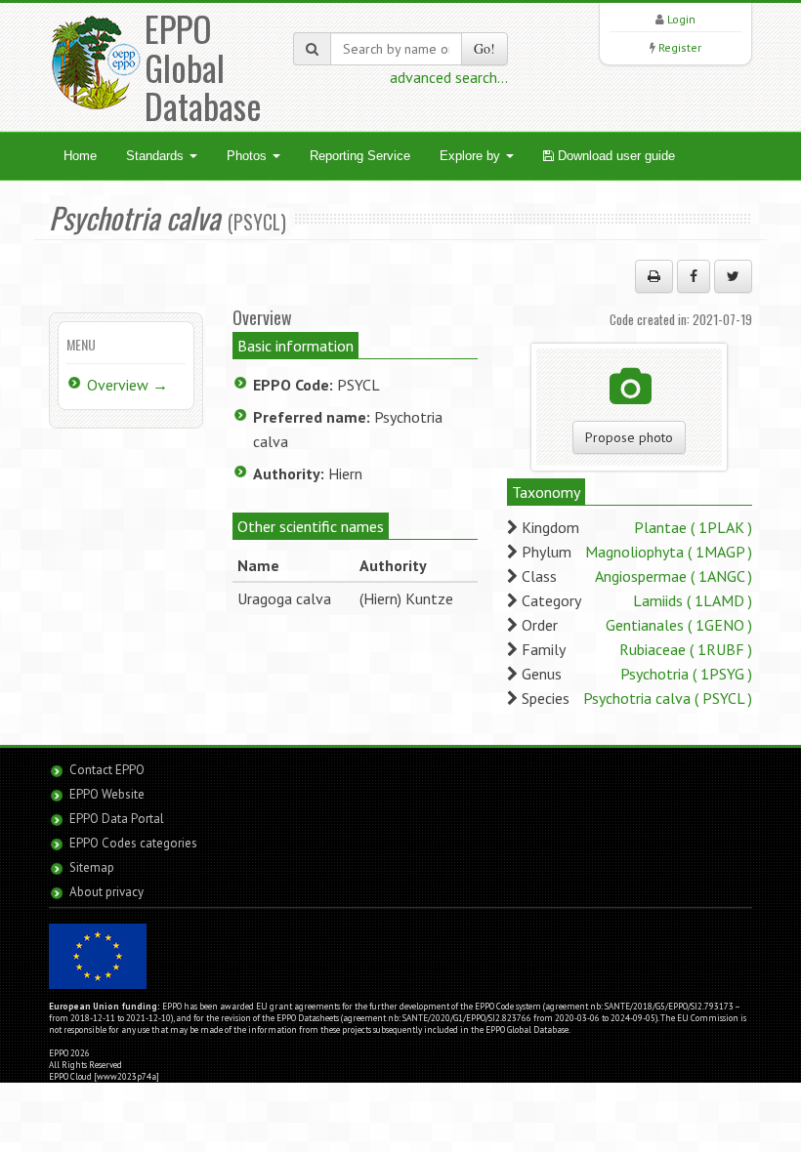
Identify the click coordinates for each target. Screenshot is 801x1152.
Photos (249, 155)
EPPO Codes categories (133, 843)
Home (80, 155)
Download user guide (614, 155)
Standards (157, 155)
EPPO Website (107, 794)
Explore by (472, 155)
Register (679, 47)
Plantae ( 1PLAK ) (693, 527)
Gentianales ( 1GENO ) (679, 625)
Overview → (127, 384)
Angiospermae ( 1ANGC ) (673, 576)
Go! (484, 48)
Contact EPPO (107, 769)
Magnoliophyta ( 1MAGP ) (668, 551)
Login (681, 19)
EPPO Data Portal (116, 818)
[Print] (654, 276)
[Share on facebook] (693, 276)
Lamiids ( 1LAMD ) (692, 600)
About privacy (106, 892)
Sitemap (91, 867)
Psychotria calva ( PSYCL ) (667, 698)
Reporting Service (360, 155)
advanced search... (449, 77)
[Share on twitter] (733, 276)
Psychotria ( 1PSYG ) (686, 673)
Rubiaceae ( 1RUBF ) (685, 649)
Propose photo (629, 437)
